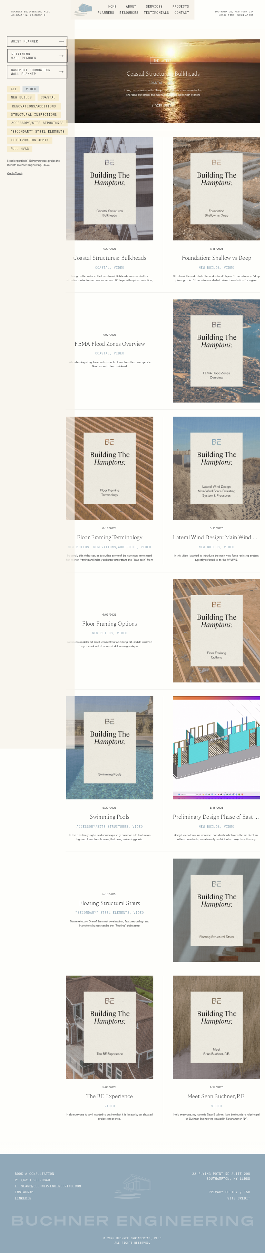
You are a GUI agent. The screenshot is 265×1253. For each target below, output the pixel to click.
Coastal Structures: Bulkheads (163, 73)
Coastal (156, 83)
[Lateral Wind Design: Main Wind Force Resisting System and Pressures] (216, 468)
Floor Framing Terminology (109, 537)
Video (172, 83)
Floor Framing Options (109, 623)
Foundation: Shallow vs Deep (216, 258)
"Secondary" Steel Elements (102, 912)
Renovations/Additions (115, 547)
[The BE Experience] (109, 1027)
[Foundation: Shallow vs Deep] (216, 188)
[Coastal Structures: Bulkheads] (109, 188)
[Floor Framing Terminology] (109, 468)
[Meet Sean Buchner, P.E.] (216, 1027)
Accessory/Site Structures (102, 826)
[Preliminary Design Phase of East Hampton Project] (216, 747)
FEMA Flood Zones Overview (110, 344)
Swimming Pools (109, 817)
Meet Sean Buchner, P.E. (216, 1096)
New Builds (209, 267)
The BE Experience (109, 1096)
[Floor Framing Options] (216, 630)
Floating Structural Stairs (109, 903)
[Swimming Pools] (109, 747)
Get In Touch (14, 173)
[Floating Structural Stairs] (216, 910)
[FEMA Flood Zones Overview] (216, 350)
